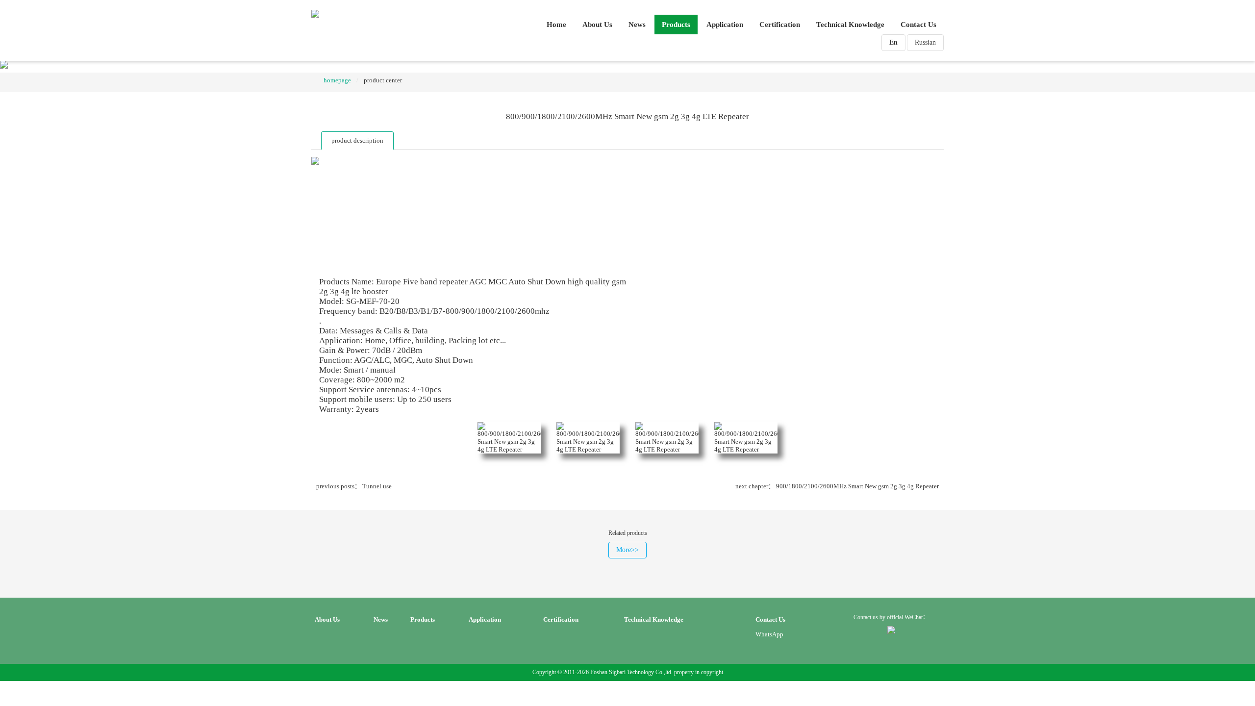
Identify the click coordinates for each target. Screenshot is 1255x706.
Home (556, 24)
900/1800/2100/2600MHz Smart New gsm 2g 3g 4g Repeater (857, 486)
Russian (925, 42)
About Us (597, 24)
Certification (779, 24)
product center (383, 80)
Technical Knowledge (850, 24)
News (637, 24)
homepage (337, 80)
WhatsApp (769, 634)
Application (724, 24)
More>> (627, 550)
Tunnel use (377, 486)
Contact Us (918, 24)
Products (676, 24)
